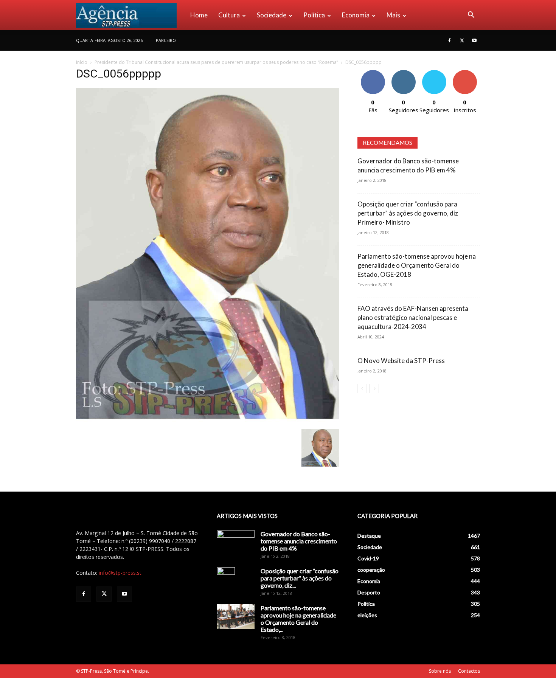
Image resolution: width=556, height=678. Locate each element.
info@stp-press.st (120, 572)
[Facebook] (449, 40)
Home (199, 15)
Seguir (403, 73)
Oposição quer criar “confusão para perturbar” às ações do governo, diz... (300, 578)
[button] (471, 15)
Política (314, 15)
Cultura (229, 15)
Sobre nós (440, 671)
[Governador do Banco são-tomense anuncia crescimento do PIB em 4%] (236, 543)
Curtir (373, 73)
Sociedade (271, 15)
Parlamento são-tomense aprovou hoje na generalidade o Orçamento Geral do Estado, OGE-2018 (416, 265)
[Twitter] (461, 40)
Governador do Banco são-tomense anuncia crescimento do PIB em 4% (299, 541)
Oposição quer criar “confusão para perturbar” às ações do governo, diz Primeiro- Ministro (407, 213)
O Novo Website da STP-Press (401, 361)
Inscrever (465, 73)
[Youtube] (474, 40)
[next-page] (374, 388)
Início (81, 62)
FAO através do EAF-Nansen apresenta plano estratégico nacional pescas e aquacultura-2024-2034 (412, 317)
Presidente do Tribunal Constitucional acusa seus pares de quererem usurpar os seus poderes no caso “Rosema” (216, 62)
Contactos (469, 671)
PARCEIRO (166, 40)
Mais (393, 15)
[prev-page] (362, 388)
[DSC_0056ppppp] (207, 421)
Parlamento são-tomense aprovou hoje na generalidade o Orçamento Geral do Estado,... (298, 618)
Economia (356, 15)
